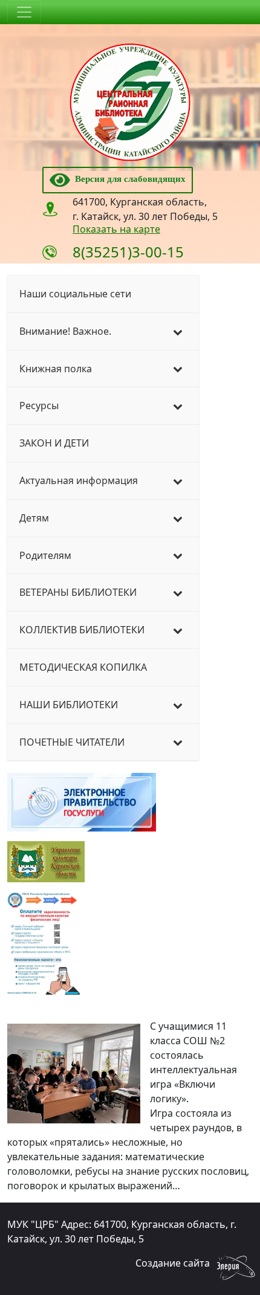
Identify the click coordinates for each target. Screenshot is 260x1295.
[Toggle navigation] (24, 12)
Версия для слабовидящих (128, 179)
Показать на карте (116, 229)
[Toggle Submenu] (178, 331)
